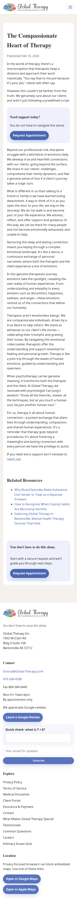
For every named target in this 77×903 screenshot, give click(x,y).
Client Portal (11, 800)
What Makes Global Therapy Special (28, 819)
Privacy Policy (12, 782)
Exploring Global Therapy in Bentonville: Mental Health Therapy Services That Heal (39, 518)
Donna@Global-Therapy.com (23, 671)
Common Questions (17, 831)
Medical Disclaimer (16, 794)
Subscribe (38, 760)
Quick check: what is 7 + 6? (25, 730)
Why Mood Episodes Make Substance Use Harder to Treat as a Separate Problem (40, 494)
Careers (8, 837)
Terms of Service (14, 788)
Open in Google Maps (22, 879)
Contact (8, 813)
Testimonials (12, 825)
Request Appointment (29, 135)
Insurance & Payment (18, 807)
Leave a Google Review (23, 717)
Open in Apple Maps (21, 889)
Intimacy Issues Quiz (17, 844)
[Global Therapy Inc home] (25, 7)
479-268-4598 (12, 679)
